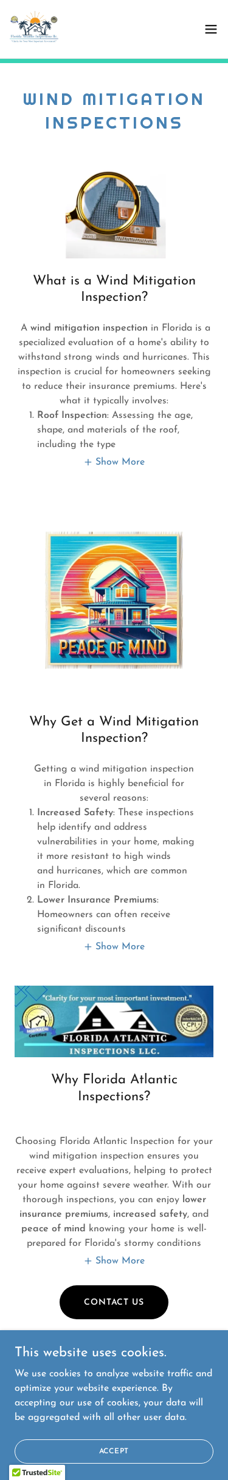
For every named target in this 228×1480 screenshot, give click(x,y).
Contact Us (114, 1302)
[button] (211, 29)
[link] (34, 29)
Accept (114, 1451)
